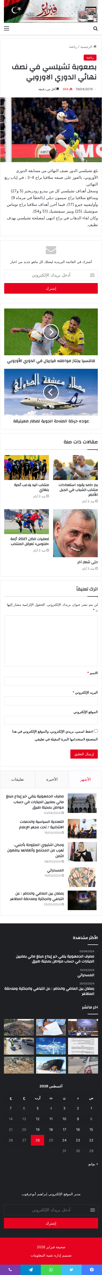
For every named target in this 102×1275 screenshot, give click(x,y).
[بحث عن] (95, 28)
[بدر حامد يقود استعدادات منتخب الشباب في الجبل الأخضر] (75, 467)
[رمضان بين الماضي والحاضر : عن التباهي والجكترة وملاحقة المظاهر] (82, 900)
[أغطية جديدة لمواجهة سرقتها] (19, 1046)
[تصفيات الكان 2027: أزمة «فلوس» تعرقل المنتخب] (26, 521)
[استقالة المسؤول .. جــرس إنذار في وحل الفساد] (51, 1027)
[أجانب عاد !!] (19, 1027)
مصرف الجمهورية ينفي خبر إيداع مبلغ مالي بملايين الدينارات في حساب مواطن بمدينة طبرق (35, 802)
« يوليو (93, 1164)
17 (64, 1129)
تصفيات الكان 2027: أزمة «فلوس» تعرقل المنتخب (29, 541)
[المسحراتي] (82, 877)
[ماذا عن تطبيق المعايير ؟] (83, 1046)
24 (64, 1140)
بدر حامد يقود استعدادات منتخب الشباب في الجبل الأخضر (78, 490)
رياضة (73, 46)
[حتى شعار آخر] (75, 533)
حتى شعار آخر (87, 562)
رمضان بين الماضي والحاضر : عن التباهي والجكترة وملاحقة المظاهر (37, 896)
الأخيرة (52, 779)
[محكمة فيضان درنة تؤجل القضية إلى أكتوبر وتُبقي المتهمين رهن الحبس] (19, 1065)
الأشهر (85, 779)
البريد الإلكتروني (85, 692)
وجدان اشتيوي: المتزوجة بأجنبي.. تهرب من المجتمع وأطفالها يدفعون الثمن (35, 850)
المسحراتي (55, 870)
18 (51, 1129)
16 (78, 1129)
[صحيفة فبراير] (51, 11)
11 (51, 1119)
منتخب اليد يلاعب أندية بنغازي (31, 487)
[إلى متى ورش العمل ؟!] (51, 1046)
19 (37, 1129)
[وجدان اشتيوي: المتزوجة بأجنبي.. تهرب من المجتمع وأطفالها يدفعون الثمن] (82, 852)
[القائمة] (6, 28)
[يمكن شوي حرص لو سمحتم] (83, 1065)
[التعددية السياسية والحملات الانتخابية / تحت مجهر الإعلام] (82, 828)
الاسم (92, 673)
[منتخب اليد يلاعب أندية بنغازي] (26, 467)
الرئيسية (86, 46)
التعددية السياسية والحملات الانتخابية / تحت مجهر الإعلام (41, 824)
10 (64, 1119)
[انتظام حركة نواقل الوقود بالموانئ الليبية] (51, 1065)
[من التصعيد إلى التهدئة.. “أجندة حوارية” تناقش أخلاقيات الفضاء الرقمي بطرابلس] (83, 1027)
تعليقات (17, 779)
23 (78, 1140)
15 (91, 1129)
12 (37, 1119)
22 (91, 1140)
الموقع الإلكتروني (85, 712)
